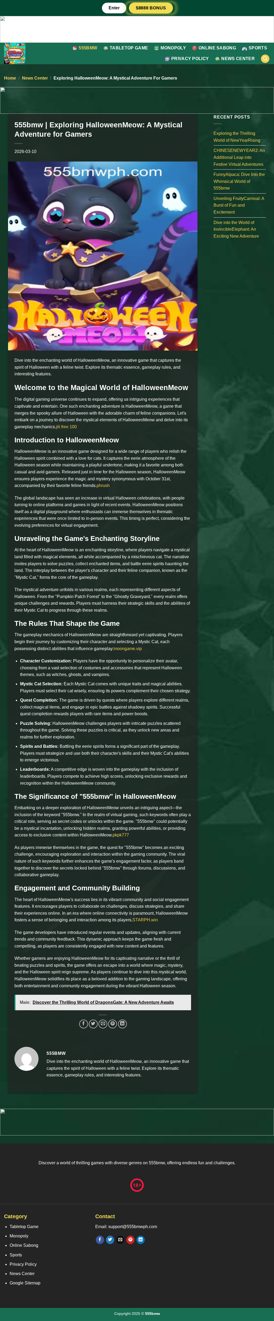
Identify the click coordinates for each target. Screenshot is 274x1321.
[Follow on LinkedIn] (140, 1240)
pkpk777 (121, 835)
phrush (103, 485)
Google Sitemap (25, 1283)
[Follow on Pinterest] (130, 1240)
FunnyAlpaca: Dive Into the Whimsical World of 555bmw (239, 181)
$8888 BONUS (150, 7)
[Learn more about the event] (137, 29)
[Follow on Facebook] (100, 1240)
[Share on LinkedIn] (122, 1024)
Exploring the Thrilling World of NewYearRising (237, 137)
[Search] (265, 58)
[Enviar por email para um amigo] (102, 1024)
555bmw (88, 48)
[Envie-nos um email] (120, 1240)
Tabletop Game (129, 48)
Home (10, 78)
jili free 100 (66, 426)
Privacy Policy (190, 58)
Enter (114, 8)
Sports (258, 48)
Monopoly (173, 48)
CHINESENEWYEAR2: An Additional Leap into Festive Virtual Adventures (239, 157)
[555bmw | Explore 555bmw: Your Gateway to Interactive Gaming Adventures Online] (24, 53)
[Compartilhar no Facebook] (83, 1024)
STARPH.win (145, 920)
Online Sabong (217, 48)
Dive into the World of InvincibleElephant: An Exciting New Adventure (236, 229)
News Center (238, 58)
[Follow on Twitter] (110, 1240)
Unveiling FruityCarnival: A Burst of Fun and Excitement (239, 205)
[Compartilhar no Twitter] (93, 1024)
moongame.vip (128, 648)
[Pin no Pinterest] (112, 1024)
